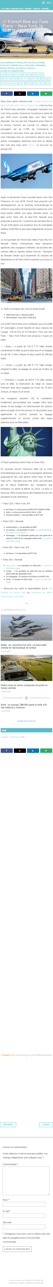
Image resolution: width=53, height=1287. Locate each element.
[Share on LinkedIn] (33, 93)
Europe (3, 68)
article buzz (30, 62)
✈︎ (35, 68)
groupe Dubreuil (8, 79)
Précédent (8, 1124)
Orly (21, 83)
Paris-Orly (38, 83)
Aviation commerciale (11, 65)
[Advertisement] (27, 876)
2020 (9, 74)
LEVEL (31, 145)
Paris (28, 83)
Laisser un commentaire (12, 71)
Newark (46, 79)
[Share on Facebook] (7, 93)
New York (35, 79)
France (11, 68)
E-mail (6, 1211)
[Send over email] (46, 93)
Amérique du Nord (14, 62)
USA (47, 83)
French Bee (38, 74)
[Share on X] (20, 93)
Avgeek (40, 62)
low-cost (23, 79)
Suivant (46, 1124)
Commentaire (10, 1164)
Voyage (29, 68)
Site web (7, 1222)
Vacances (20, 68)
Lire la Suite (12, 47)
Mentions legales (16, 1280)
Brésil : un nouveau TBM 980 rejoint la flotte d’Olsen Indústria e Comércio (24, 706)
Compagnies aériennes (34, 65)
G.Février (14, 737)
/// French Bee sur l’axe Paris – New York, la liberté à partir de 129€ (26, 26)
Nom (6, 1199)
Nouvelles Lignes (9, 83)
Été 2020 (17, 74)
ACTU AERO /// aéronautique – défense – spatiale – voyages (25, 9)
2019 (2, 62)
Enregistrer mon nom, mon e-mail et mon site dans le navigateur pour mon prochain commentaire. (26, 1237)
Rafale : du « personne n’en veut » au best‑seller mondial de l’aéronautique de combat (24, 646)
